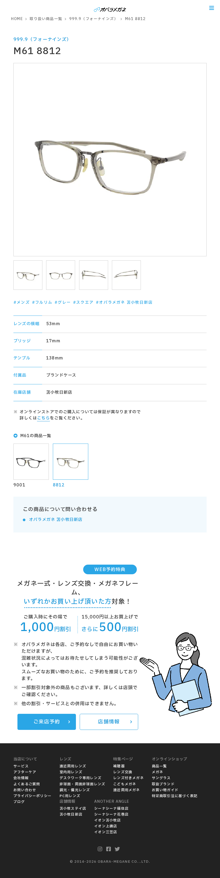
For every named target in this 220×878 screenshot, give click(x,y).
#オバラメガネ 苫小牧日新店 (124, 302)
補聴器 (119, 766)
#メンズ (21, 302)
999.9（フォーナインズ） (42, 39)
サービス (21, 766)
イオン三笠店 (105, 832)
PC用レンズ (70, 796)
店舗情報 (109, 722)
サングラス (161, 778)
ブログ (19, 802)
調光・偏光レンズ (75, 790)
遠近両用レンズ (73, 766)
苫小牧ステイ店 (73, 808)
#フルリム (42, 302)
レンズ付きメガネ (128, 778)
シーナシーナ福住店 (111, 808)
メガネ (157, 772)
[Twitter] (117, 849)
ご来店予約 (46, 722)
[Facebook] (108, 849)
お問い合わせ (24, 790)
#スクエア (83, 302)
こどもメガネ (124, 784)
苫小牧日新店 (71, 814)
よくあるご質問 (26, 784)
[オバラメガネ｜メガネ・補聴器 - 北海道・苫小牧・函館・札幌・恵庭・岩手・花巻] (110, 8)
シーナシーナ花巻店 (111, 814)
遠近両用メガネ (126, 790)
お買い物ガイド (165, 790)
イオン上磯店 (105, 826)
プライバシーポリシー (32, 796)
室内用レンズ (71, 772)
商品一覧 (159, 766)
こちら (43, 418)
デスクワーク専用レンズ (80, 778)
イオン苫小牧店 (107, 820)
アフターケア (24, 772)
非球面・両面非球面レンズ (82, 784)
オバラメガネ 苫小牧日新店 (55, 520)
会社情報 (21, 778)
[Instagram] (100, 849)
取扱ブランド (163, 784)
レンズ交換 (122, 772)
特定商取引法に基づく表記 (174, 796)
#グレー (62, 302)
